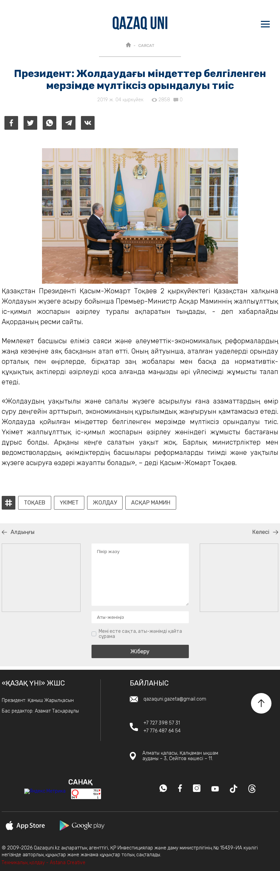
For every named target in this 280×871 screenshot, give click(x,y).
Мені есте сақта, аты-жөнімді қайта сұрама (140, 634)
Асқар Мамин (150, 503)
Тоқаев (34, 503)
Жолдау (105, 503)
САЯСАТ (146, 45)
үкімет (69, 503)
